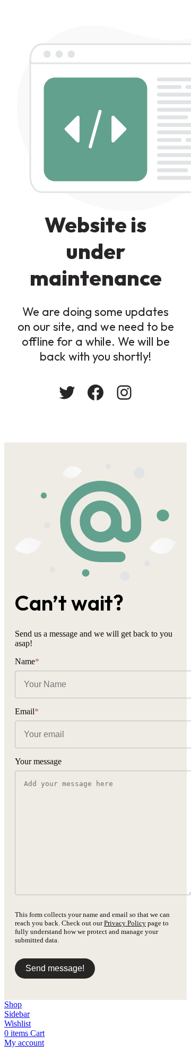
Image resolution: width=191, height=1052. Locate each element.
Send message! (54, 968)
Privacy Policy (125, 923)
